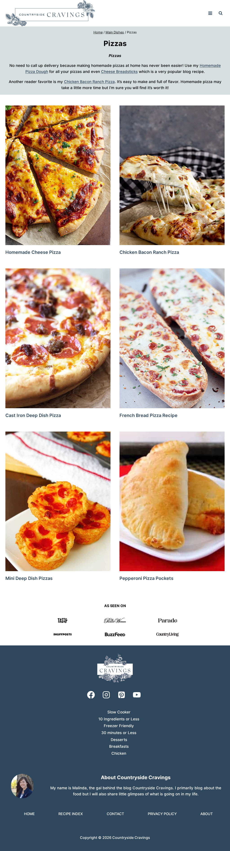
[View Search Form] (221, 13)
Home (29, 814)
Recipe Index (70, 814)
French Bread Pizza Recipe (148, 415)
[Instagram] (106, 694)
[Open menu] (210, 13)
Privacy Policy (162, 814)
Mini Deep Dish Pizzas (29, 578)
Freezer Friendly (119, 726)
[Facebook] (91, 694)
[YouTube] (136, 694)
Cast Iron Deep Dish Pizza (33, 415)
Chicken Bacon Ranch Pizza (89, 81)
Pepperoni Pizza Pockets (146, 578)
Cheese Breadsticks (119, 71)
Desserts (119, 739)
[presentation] (58, 175)
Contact (115, 814)
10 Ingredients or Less (118, 719)
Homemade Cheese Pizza (33, 252)
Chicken (118, 753)
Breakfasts (119, 746)
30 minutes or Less (118, 732)
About (206, 814)
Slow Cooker (118, 712)
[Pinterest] (121, 694)
